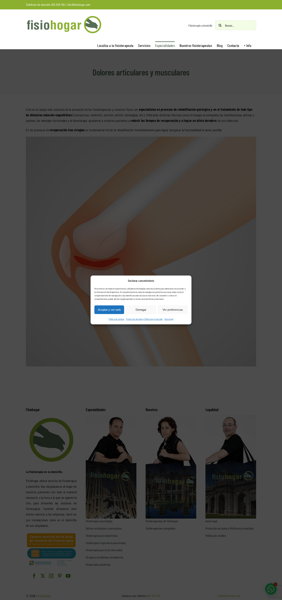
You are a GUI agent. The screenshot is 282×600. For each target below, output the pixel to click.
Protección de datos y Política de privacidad (144, 319)
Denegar (141, 309)
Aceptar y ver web (109, 309)
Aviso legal (169, 319)
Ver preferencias (172, 309)
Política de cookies (116, 319)
